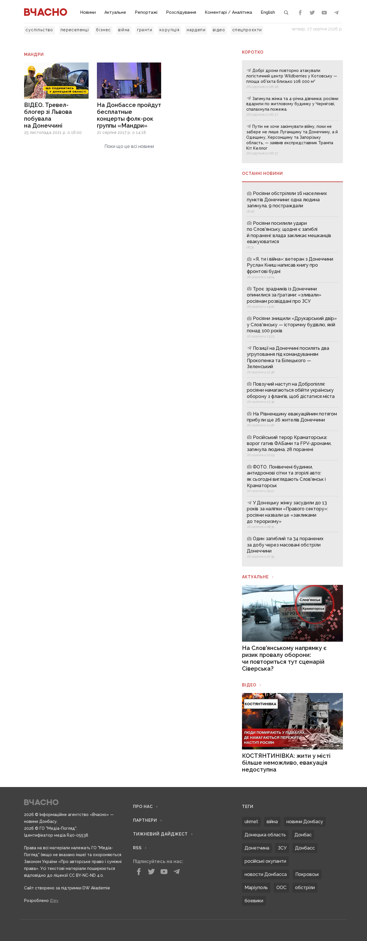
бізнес (103, 30)
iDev (54, 900)
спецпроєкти (247, 30)
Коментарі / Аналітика (228, 12)
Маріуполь (256, 887)
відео (219, 30)
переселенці (74, 30)
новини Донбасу (304, 821)
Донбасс (305, 848)
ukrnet (251, 821)
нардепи (196, 30)
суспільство (39, 30)
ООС (281, 887)
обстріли (305, 887)
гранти (144, 30)
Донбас (303, 834)
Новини (88, 12)
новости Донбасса (266, 874)
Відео (249, 685)
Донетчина (257, 848)
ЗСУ (282, 848)
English (268, 12)
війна (124, 30)
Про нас (143, 806)
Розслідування (181, 12)
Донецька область (265, 834)
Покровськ (307, 874)
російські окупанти (265, 861)
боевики (254, 900)
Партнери (145, 820)
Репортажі (146, 12)
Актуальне (115, 12)
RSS (137, 848)
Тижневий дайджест (160, 834)
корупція (169, 30)
